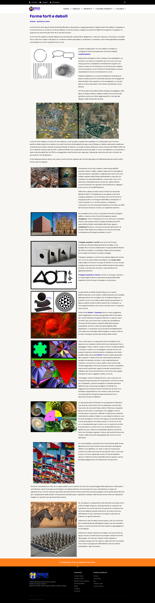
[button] (124, 2)
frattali (99, 355)
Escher (90, 312)
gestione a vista (43, 21)
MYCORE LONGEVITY (104, 9)
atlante (33, 21)
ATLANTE (120, 9)
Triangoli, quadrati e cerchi (89, 275)
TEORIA (66, 9)
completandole (84, 54)
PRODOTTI (88, 9)
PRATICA (76, 9)
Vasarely (98, 312)
